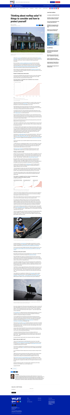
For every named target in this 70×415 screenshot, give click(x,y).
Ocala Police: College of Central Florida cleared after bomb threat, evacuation (53, 18)
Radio (27, 8)
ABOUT (40, 8)
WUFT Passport (22, 8)
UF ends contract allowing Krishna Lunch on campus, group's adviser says (53, 22)
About (28, 398)
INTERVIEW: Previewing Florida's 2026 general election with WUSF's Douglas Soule (52, 26)
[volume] (13, 6)
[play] (11, 5)
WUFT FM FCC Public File (52, 401)
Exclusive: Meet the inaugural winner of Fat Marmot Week (53, 66)
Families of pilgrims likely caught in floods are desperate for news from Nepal (53, 59)
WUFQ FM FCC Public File (52, 403)
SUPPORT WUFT (45, 8)
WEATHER (14, 8)
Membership (39, 398)
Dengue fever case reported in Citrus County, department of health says (52, 30)
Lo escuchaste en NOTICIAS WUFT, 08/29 (53, 15)
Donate (58, 2)
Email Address (14, 389)
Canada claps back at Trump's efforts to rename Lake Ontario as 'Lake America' (53, 63)
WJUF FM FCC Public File (52, 402)
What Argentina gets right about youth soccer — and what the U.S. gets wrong (52, 55)
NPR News (14, 368)
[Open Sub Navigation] (12, 8)
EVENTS (36, 8)
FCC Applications (51, 404)
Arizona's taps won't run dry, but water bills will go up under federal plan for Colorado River (52, 51)
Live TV (53, 2)
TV (18, 8)
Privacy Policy (50, 398)
